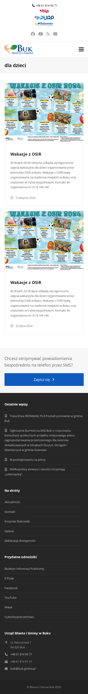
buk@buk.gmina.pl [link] (23, 668)
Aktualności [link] (12, 502)
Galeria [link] (9, 531)
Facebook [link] (11, 588)
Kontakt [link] (10, 512)
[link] (44, 12)
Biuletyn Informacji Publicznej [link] (24, 569)
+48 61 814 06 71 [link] (46, 6)
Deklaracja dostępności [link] (20, 541)
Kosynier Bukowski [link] (17, 521)
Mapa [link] (8, 607)
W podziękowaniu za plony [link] (28, 460)
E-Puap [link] (9, 578)
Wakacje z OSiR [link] (25, 154)
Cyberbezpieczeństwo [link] (19, 617)
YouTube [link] (10, 597)
